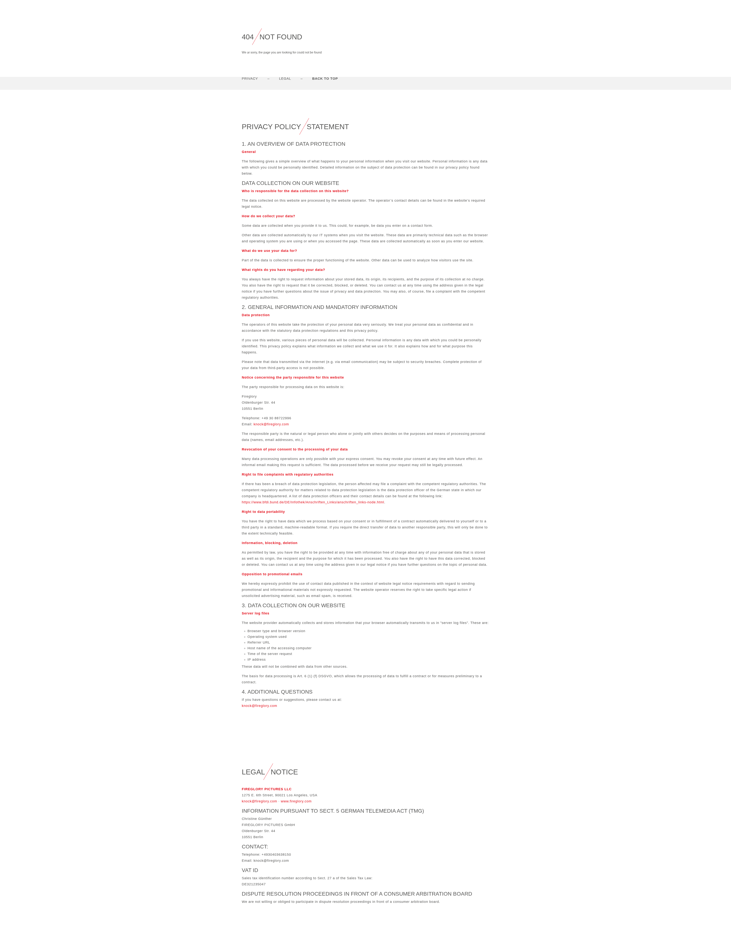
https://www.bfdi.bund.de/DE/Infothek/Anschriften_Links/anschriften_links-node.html (313, 502)
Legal (285, 78)
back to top (325, 78)
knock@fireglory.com (271, 424)
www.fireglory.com (296, 801)
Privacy (250, 78)
